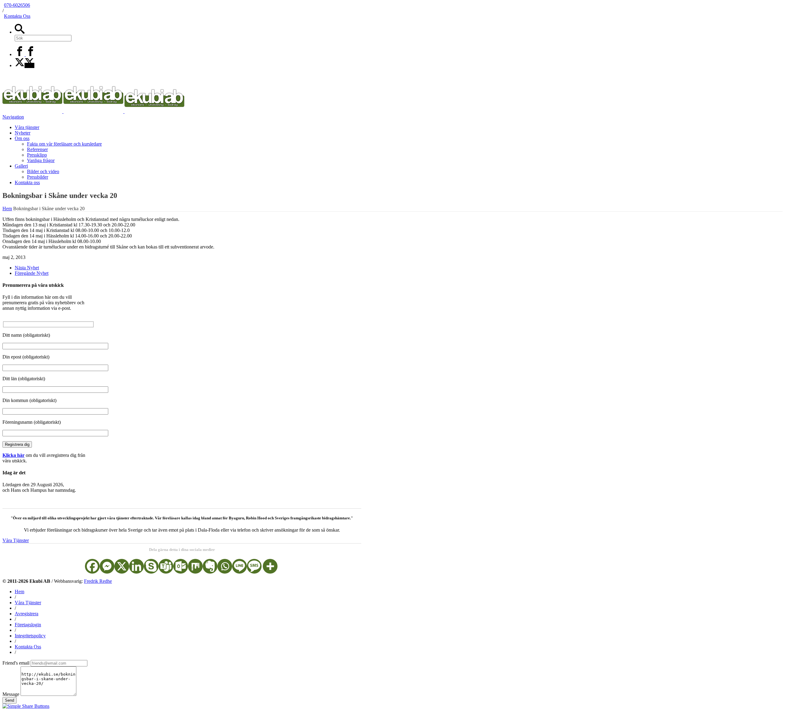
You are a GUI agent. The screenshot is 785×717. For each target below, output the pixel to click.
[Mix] (195, 566)
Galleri (21, 166)
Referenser (37, 149)
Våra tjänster (27, 127)
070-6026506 (17, 5)
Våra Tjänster (15, 540)
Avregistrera (26, 613)
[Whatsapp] (224, 566)
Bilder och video (43, 171)
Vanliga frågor (41, 160)
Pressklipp (37, 154)
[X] (24, 65)
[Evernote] (210, 566)
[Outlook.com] (180, 566)
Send (9, 700)
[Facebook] (25, 54)
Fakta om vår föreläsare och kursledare (64, 143)
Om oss (22, 138)
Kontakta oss (27, 182)
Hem (19, 591)
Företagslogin (28, 624)
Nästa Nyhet (27, 267)
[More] (270, 566)
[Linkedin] (136, 566)
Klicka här (13, 455)
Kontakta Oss (17, 16)
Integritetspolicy (30, 635)
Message (10, 694)
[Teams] (166, 566)
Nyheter (22, 132)
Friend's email (15, 663)
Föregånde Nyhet (31, 273)
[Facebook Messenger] (107, 566)
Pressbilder (37, 177)
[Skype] (151, 566)
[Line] (239, 566)
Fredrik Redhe (98, 581)
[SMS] (254, 566)
